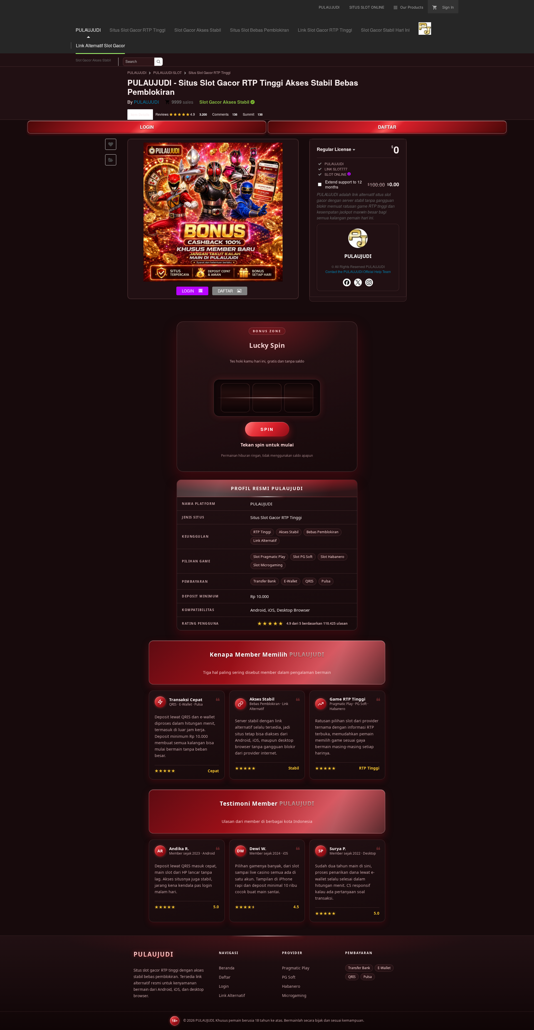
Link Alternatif (232, 995)
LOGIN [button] (188, 291)
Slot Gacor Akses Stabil (93, 60)
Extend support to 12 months (362, 184)
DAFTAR (387, 127)
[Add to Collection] (110, 159)
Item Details (140, 114)
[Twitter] (358, 282)
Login (224, 986)
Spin (267, 429)
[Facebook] (347, 282)
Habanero (291, 986)
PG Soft (288, 977)
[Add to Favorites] (110, 144)
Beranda (226, 968)
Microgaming (294, 995)
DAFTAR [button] (225, 291)
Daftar (225, 977)
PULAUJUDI (136, 72)
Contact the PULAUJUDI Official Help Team (358, 271)
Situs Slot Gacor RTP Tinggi (210, 72)
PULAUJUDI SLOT (167, 72)
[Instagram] (369, 282)
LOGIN (147, 127)
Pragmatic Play (295, 968)
